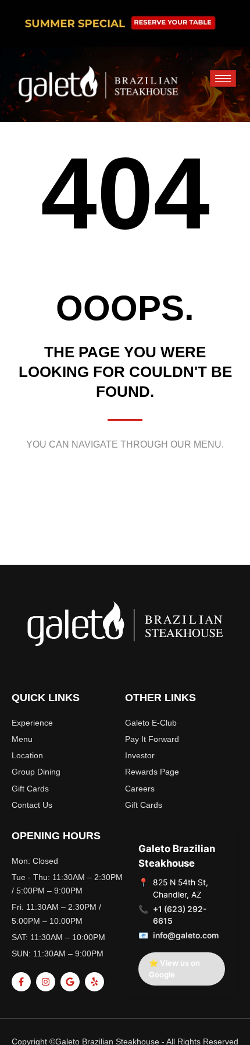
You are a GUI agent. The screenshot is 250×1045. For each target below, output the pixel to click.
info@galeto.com (186, 935)
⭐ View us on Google (174, 968)
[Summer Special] (125, 23)
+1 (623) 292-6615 (179, 915)
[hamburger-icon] (223, 78)
